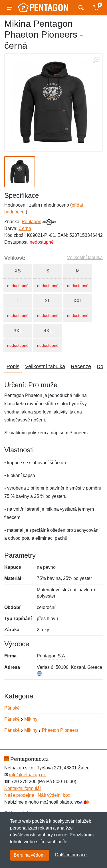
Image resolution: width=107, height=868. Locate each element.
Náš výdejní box (54, 795)
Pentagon (31, 221)
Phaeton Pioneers (60, 730)
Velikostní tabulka (85, 257)
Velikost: (14, 258)
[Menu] (9, 8)
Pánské (12, 708)
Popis (13, 366)
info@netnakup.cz (27, 774)
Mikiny (30, 719)
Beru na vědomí (30, 855)
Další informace (71, 854)
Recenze (81, 366)
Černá (25, 228)
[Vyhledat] (80, 8)
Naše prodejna (19, 795)
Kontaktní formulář (22, 788)
